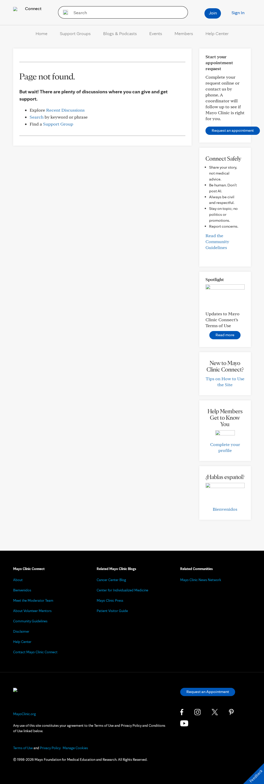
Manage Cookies (75, 748)
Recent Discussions (65, 110)
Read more (225, 334)
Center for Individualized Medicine (122, 590)
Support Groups (75, 33)
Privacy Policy (50, 748)
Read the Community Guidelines (217, 241)
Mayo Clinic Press (110, 600)
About (18, 580)
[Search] (64, 12)
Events (155, 33)
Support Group (58, 124)
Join (213, 12)
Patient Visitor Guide (112, 611)
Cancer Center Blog (111, 580)
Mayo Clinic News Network (200, 580)
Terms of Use (23, 748)
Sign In (238, 12)
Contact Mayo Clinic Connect (35, 652)
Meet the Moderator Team (33, 600)
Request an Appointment (207, 691)
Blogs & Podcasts (120, 33)
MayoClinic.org (24, 714)
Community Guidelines (30, 621)
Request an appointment (233, 130)
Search (37, 117)
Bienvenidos (225, 509)
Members (184, 33)
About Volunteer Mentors (32, 611)
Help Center (217, 33)
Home (41, 33)
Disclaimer (21, 631)
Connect (33, 8)
